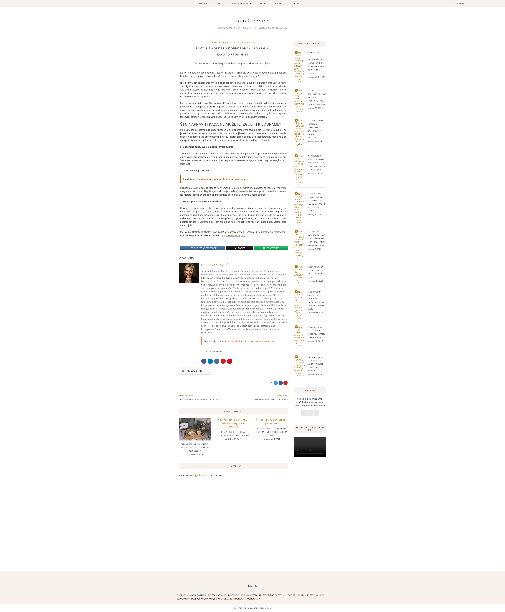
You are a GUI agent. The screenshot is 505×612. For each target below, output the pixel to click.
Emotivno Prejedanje (225, 43)
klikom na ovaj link (235, 235)
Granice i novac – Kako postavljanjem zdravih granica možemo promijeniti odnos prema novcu (316, 63)
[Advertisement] (310, 523)
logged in (198, 475)
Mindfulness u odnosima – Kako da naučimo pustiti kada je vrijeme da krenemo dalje (316, 163)
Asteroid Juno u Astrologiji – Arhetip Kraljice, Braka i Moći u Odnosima (315, 364)
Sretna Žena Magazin (252, 20)
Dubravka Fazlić (214, 265)
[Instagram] (310, 413)
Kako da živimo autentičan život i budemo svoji (203, 399)
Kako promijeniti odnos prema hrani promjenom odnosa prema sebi (271, 432)
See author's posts (215, 351)
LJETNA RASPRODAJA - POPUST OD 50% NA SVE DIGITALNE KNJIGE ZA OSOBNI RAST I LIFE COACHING (83, 4)
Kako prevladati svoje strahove (270, 399)
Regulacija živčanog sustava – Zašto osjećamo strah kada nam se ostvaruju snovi (316, 238)
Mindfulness (247, 43)
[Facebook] (304, 413)
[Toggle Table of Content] (206, 371)
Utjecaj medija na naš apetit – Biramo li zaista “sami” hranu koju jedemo (194, 447)
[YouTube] (316, 413)
